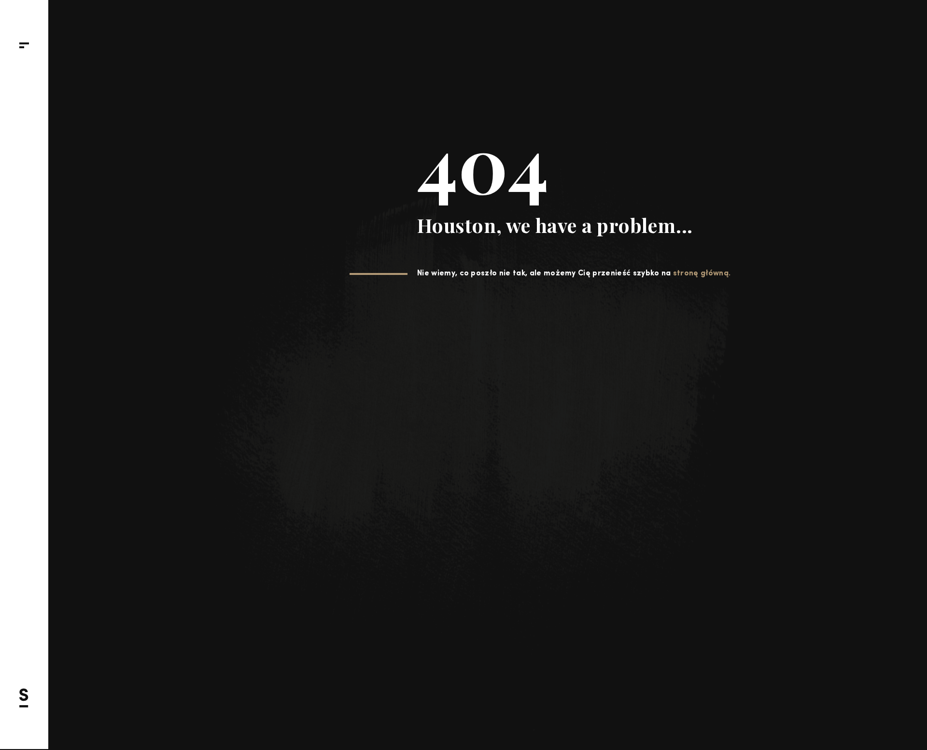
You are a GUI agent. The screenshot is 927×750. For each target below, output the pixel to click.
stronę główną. (701, 273)
